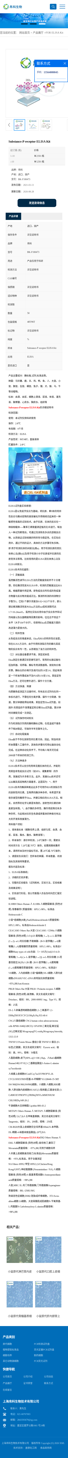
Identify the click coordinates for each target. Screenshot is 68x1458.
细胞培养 (7, 1355)
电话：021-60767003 (20, 1414)
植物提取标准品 (11, 1349)
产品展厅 (38, 32)
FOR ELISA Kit (54, 32)
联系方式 (48, 1383)
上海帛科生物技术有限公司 (15, 1443)
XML (62, 1443)
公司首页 (7, 1376)
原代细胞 (7, 1344)
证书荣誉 (27, 1383)
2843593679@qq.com (27, 1420)
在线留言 (7, 1390)
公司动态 (48, 1376)
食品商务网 (46, 1448)
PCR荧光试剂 (40, 1361)
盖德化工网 (31, 1448)
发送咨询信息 (37, 203)
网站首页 (24, 32)
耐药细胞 (38, 1355)
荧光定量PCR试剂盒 (44, 1349)
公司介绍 (27, 1376)
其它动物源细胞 (11, 1361)
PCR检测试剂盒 (42, 1344)
